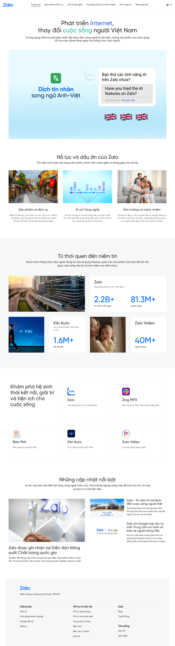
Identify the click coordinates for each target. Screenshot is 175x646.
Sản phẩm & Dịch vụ (53, 5)
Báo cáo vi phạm (81, 631)
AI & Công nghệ (75, 5)
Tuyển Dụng (123, 616)
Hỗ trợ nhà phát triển (83, 616)
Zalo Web (122, 636)
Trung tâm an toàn (82, 621)
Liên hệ (76, 636)
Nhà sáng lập (142, 5)
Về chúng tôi (125, 5)
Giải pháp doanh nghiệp (31, 616)
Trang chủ (35, 5)
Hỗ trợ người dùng (81, 612)
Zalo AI (23, 612)
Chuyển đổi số (26, 621)
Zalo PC (122, 631)
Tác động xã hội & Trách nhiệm (101, 5)
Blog (120, 612)
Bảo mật (77, 626)
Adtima (23, 626)
